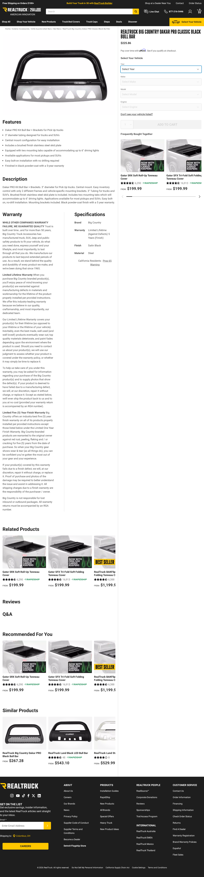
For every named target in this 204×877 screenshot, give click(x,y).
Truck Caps (92, 21)
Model (123, 89)
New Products (49, 21)
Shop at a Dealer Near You (158, 3)
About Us (68, 791)
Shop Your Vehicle (26, 21)
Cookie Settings (138, 867)
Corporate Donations (146, 797)
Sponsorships (143, 810)
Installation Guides (109, 791)
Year (122, 64)
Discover (132, 21)
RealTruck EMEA (144, 837)
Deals (119, 21)
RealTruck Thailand (145, 850)
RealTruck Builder (103, 3)
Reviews (140, 803)
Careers (67, 797)
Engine (124, 102)
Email (3, 820)
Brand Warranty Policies (185, 842)
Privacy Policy (70, 816)
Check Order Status (182, 816)
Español (177, 848)
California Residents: (95, 262)
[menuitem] (6, 22)
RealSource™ (142, 791)
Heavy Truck (106, 823)
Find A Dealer (179, 829)
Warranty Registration (184, 835)
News (66, 810)
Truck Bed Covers (71, 21)
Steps (107, 21)
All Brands (105, 810)
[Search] (136, 11)
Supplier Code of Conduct (76, 823)
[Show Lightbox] (59, 74)
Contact (180, 3)
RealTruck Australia (146, 831)
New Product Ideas (109, 829)
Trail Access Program (146, 816)
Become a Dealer (72, 839)
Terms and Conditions (157, 867)
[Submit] (47, 825)
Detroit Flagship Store (75, 845)
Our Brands (69, 803)
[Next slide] (199, 197)
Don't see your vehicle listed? (137, 114)
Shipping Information (183, 810)
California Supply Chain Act (117, 867)
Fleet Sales (178, 854)
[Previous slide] (122, 197)
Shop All (6, 21)
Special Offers (107, 816)
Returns (177, 823)
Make (123, 77)
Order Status (195, 3)
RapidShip (105, 797)
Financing (177, 803)
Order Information (182, 797)
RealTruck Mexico (145, 844)
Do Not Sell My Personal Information (87, 867)
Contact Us (178, 791)
